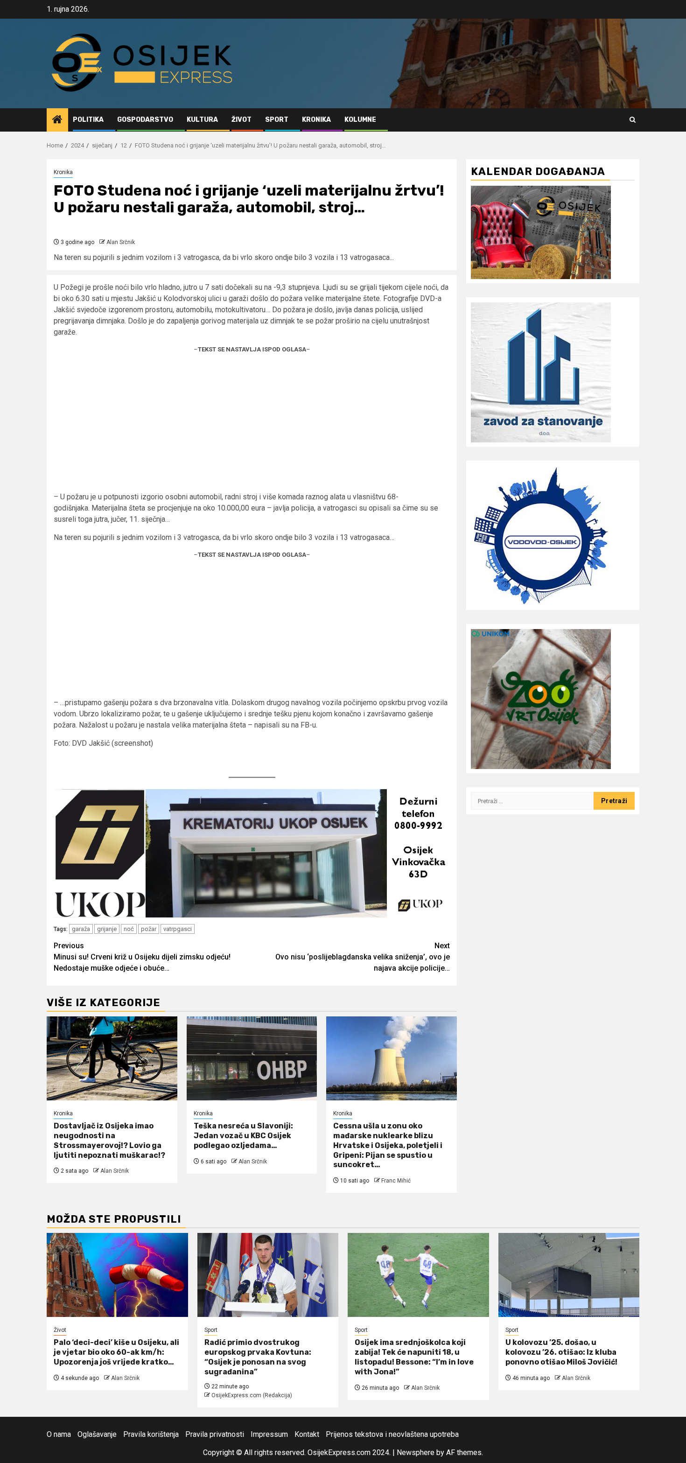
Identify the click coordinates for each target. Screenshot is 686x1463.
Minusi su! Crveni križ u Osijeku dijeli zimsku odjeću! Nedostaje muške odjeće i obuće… (142, 957)
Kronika (316, 120)
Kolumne (360, 120)
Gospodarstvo (145, 120)
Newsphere (415, 1452)
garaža (81, 928)
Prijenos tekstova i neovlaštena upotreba (392, 1434)
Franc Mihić (396, 1180)
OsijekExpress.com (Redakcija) (251, 1395)
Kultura (202, 120)
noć (129, 928)
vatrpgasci (177, 928)
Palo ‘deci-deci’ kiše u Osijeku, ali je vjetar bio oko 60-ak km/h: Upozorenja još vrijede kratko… (116, 1352)
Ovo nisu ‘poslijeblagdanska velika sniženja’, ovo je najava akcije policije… (362, 957)
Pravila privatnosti (214, 1434)
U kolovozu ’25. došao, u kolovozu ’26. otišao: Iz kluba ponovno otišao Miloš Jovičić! (561, 1352)
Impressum (269, 1434)
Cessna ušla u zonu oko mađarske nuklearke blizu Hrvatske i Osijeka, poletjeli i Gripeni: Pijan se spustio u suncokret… (387, 1145)
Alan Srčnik (120, 242)
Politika (88, 120)
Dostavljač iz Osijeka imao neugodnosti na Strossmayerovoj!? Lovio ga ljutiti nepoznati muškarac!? (109, 1140)
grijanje (107, 928)
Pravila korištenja (151, 1434)
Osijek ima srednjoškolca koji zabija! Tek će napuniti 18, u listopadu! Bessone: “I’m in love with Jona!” (414, 1357)
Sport (276, 120)
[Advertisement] (252, 426)
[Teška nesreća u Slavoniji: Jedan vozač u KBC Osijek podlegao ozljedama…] (252, 1058)
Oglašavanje (97, 1434)
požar (148, 928)
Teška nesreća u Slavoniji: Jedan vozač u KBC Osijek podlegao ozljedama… (243, 1135)
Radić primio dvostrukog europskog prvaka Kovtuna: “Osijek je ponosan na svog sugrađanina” (257, 1357)
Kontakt (306, 1434)
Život (241, 120)
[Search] (632, 120)
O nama (59, 1434)
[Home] (57, 120)
